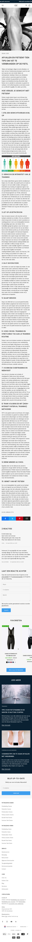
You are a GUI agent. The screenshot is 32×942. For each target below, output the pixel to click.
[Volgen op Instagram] (7, 921)
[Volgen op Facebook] (2, 921)
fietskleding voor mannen (17, 899)
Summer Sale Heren (7, 843)
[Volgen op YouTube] (11, 921)
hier (6, 916)
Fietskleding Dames (7, 806)
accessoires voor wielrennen (16, 903)
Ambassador (5, 889)
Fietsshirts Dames (6, 809)
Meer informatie (6, 725)
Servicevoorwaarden (7, 866)
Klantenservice (5, 852)
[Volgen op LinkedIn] (16, 921)
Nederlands (23, 926)
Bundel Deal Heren (7, 840)
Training (4, 706)
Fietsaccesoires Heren (7, 837)
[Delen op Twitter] (12, 518)
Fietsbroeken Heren (7, 834)
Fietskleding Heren (6, 829)
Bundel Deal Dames (7, 817)
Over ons (4, 877)
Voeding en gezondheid (9, 750)
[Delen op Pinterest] (19, 518)
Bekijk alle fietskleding (16, 670)
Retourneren (5, 857)
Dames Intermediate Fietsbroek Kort (11, 654)
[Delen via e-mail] (26, 518)
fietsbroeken (22, 901)
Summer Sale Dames (7, 820)
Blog (3, 883)
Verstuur (16, 793)
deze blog (20, 388)
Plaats (6, 610)
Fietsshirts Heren (6, 832)
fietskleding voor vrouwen (8, 901)
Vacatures (4, 886)
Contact (4, 869)
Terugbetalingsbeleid (7, 863)
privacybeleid (5, 577)
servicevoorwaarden (17, 577)
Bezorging (4, 855)
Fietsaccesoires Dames (8, 814)
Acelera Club (5, 880)
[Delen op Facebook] (5, 518)
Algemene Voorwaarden (8, 860)
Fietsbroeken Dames (7, 812)
